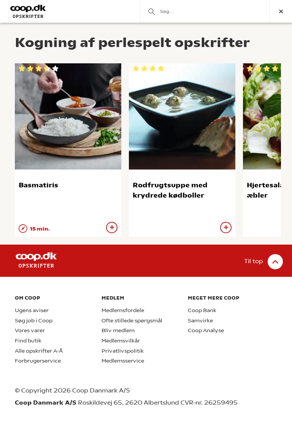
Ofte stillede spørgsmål (132, 320)
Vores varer (30, 330)
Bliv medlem (118, 330)
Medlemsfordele (123, 310)
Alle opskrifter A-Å (39, 351)
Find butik (28, 341)
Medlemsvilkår (121, 341)
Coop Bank (202, 310)
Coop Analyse (206, 330)
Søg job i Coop (33, 320)
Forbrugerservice (38, 361)
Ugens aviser (32, 310)
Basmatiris (38, 185)
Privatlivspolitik (123, 351)
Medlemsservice (123, 361)
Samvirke (200, 320)
